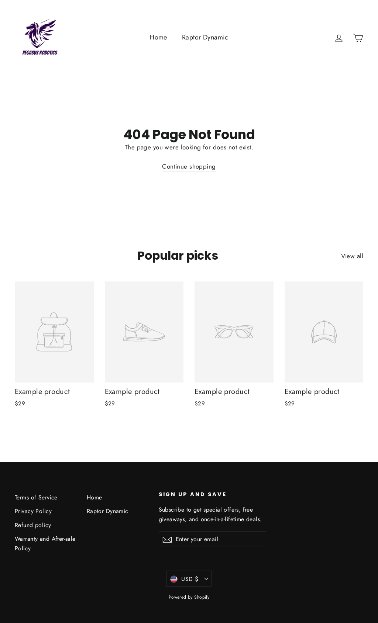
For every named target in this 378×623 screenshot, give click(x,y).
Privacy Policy (33, 511)
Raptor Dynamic (205, 37)
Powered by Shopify (189, 597)
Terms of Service (36, 497)
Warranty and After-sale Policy (45, 543)
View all (352, 256)
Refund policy (33, 525)
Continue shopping (189, 166)
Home (158, 37)
